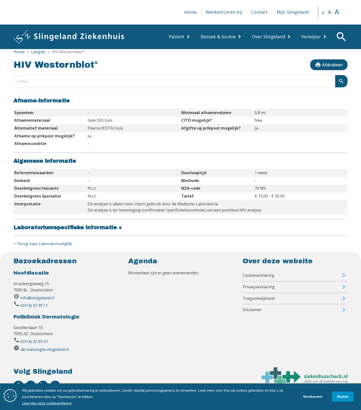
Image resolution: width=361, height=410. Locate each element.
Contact (259, 12)
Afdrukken (329, 65)
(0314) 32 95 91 (34, 341)
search (341, 81)
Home (190, 12)
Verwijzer (311, 37)
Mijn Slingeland (293, 12)
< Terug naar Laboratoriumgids (43, 243)
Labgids (38, 51)
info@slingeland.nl (37, 298)
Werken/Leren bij (224, 12)
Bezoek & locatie (218, 37)
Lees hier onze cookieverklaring (46, 403)
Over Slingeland (268, 37)
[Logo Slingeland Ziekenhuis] (69, 36)
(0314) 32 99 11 (34, 305)
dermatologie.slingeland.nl (44, 349)
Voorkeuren (312, 396)
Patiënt (176, 37)
